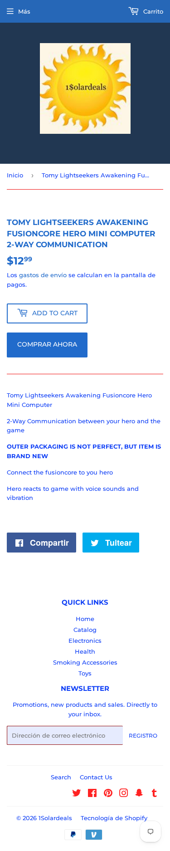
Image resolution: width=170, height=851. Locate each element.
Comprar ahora (47, 344)
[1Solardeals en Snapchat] (139, 794)
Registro (143, 735)
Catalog (85, 629)
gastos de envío (43, 275)
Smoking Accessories (85, 662)
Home (85, 618)
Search (61, 777)
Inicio (15, 175)
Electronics (85, 640)
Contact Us (96, 777)
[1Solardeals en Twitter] (76, 794)
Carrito (152, 11)
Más (24, 11)
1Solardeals (55, 818)
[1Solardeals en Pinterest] (108, 794)
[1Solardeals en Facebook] (92, 794)
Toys (85, 673)
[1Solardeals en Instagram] (123, 794)
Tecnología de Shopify (114, 818)
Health (85, 651)
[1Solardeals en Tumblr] (154, 794)
